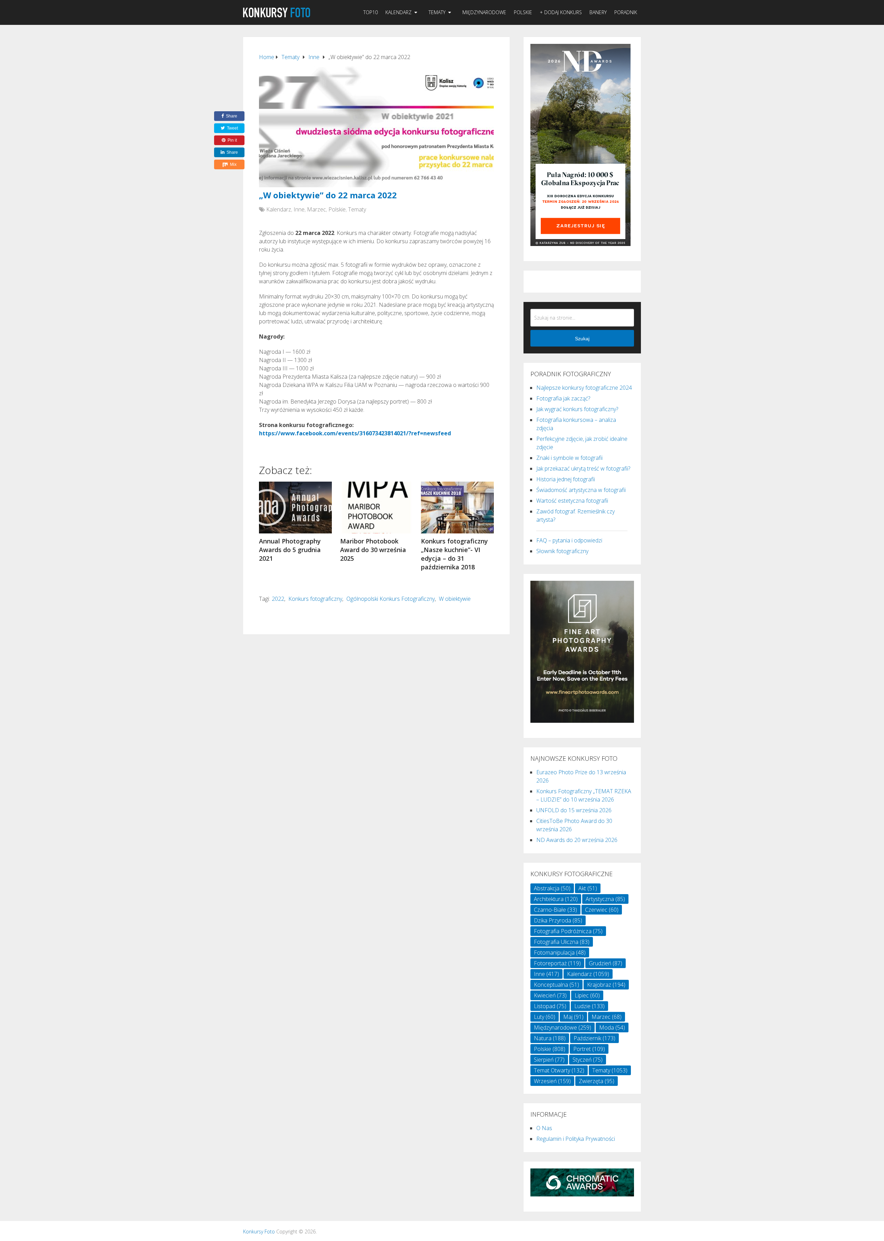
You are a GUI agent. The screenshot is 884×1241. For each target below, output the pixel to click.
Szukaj (582, 338)
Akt (587, 888)
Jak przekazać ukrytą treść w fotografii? (583, 468)
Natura (550, 1038)
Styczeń (588, 1059)
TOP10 (370, 12)
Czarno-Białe (555, 909)
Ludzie (589, 1006)
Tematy (437, 12)
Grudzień (605, 963)
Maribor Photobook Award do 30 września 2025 (373, 549)
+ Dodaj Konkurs (561, 12)
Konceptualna (556, 984)
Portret (589, 1049)
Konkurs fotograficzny (315, 599)
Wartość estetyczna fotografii (572, 500)
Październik (594, 1038)
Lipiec (587, 995)
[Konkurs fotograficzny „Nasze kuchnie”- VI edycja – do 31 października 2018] (457, 507)
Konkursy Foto (259, 1231)
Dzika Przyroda (558, 920)
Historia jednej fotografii (565, 479)
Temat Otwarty (559, 1070)
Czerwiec (601, 909)
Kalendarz (398, 12)
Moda (612, 1027)
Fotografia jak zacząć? (563, 398)
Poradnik (625, 12)
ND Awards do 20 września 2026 (576, 840)
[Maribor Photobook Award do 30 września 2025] (376, 507)
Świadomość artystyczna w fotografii (581, 490)
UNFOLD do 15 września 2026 (574, 810)
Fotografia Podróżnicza (568, 931)
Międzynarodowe (484, 12)
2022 (278, 599)
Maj (573, 1017)
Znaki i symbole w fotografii (569, 458)
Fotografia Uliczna (561, 942)
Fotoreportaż (557, 963)
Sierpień (549, 1059)
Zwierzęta (596, 1081)
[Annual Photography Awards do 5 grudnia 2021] (295, 507)
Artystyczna (605, 899)
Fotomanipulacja (560, 952)
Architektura (556, 899)
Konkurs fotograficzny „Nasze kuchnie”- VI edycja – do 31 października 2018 (454, 554)
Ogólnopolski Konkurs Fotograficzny (390, 599)
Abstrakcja (552, 888)
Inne (299, 209)
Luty (544, 1017)
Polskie (523, 12)
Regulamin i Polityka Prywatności (575, 1139)
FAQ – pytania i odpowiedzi (569, 540)
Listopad (550, 1006)
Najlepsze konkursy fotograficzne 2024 (584, 387)
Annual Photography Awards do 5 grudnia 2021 (290, 549)
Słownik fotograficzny (562, 551)
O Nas (544, 1128)
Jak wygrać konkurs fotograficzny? (577, 409)
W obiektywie (455, 599)
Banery (598, 12)
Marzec (316, 209)
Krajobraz (606, 984)
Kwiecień (550, 995)
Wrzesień (552, 1081)
